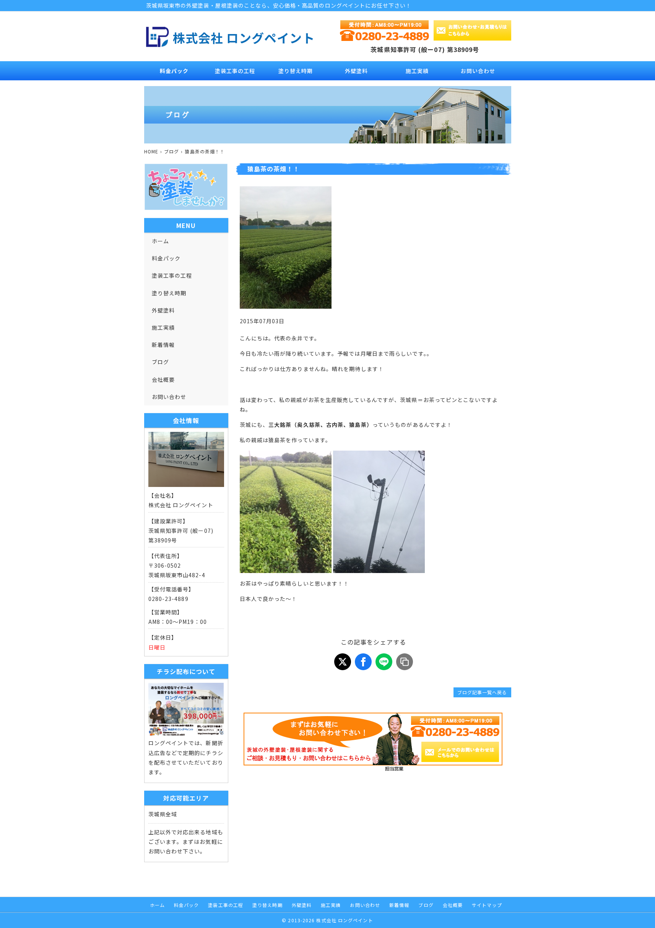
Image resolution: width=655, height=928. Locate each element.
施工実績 (417, 71)
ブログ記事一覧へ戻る (482, 692)
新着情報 (163, 344)
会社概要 (163, 379)
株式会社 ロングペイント (244, 37)
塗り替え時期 (295, 71)
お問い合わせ (478, 71)
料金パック (174, 71)
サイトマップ (487, 905)
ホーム (160, 241)
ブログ (160, 362)
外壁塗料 (356, 71)
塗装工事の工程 (235, 71)
